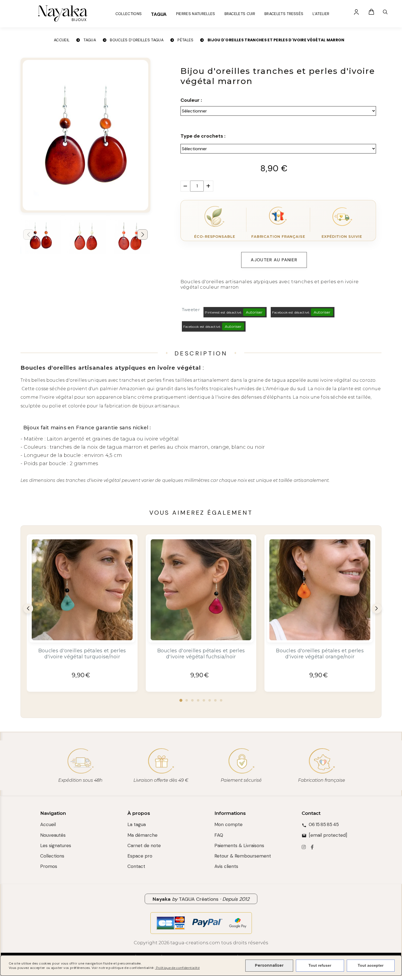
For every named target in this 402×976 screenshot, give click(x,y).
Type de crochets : (202, 136)
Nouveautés (53, 835)
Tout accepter (370, 965)
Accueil (48, 824)
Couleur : (191, 100)
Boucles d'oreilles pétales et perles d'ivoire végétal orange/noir (320, 654)
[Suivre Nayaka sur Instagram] (304, 848)
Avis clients (226, 866)
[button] (142, 234)
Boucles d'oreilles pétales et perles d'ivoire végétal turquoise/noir (82, 654)
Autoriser (254, 312)
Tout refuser (319, 965)
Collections (52, 856)
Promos (48, 866)
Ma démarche (142, 835)
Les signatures (55, 845)
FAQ (218, 835)
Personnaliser (269, 965)
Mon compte (228, 824)
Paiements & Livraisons (239, 845)
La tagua (136, 824)
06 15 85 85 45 (324, 824)
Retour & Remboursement (242, 856)
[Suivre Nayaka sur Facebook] (312, 848)
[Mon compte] (356, 11)
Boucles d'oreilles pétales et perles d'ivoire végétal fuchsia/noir (201, 654)
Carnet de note (144, 845)
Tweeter (191, 309)
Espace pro (139, 856)
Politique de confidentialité (177, 968)
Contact (136, 866)
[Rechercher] (385, 11)
